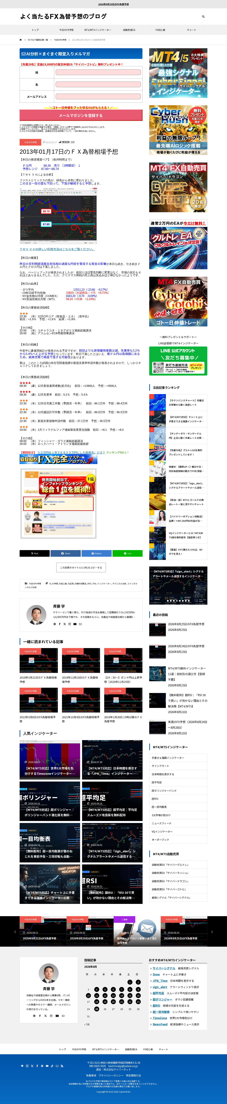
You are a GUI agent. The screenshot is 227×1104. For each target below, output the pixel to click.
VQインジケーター (162, 831)
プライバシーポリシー (111, 1075)
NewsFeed (160, 1024)
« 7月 (87, 1024)
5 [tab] (180, 601)
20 (113, 1001)
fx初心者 (63, 583)
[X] (64, 624)
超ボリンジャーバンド (164, 790)
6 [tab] (183, 601)
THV (94, 583)
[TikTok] (52, 1066)
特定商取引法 (133, 1075)
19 (105, 1001)
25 (96, 1009)
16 (138, 995)
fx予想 (55, 583)
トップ (35, 30)
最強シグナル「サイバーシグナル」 (172, 897)
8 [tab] (189, 601)
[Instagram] (69, 624)
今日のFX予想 (66, 30)
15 (130, 995)
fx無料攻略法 (80, 583)
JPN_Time (160, 980)
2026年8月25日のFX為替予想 (113, 4)
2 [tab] (171, 601)
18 (96, 1001)
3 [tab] (174, 601)
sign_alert (160, 987)
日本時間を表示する (163, 774)
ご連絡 (77, 919)
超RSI (155, 798)
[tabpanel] (178, 586)
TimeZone (160, 1018)
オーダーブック (160, 839)
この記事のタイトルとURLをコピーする (81, 567)
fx (50, 583)
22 (130, 1001)
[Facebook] (59, 624)
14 (121, 995)
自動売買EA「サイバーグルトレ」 (171, 864)
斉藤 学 (49, 988)
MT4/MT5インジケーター (97, 30)
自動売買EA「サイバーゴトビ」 (169, 889)
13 (113, 995)
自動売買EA (129, 30)
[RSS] (62, 1066)
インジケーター (104, 583)
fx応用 (71, 583)
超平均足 (157, 782)
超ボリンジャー (162, 999)
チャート (191, 30)
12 (105, 995)
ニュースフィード (161, 823)
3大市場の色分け (161, 815)
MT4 (89, 583)
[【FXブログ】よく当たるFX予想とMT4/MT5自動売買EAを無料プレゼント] (64, 16)
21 (121, 1001)
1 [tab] (168, 601)
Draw (156, 974)
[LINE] (22, 1066)
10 (88, 995)
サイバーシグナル (164, 968)
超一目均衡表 (159, 807)
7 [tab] (186, 601)
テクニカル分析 (119, 583)
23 (138, 1001)
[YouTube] (75, 624)
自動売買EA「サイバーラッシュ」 (171, 873)
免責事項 (91, 1075)
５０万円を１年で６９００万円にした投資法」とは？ (71, 452)
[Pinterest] (42, 1066)
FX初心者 (160, 30)
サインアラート (160, 766)
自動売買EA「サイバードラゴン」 (171, 881)
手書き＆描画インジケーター (168, 757)
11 (96, 995)
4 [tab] (177, 601)
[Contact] (80, 624)
